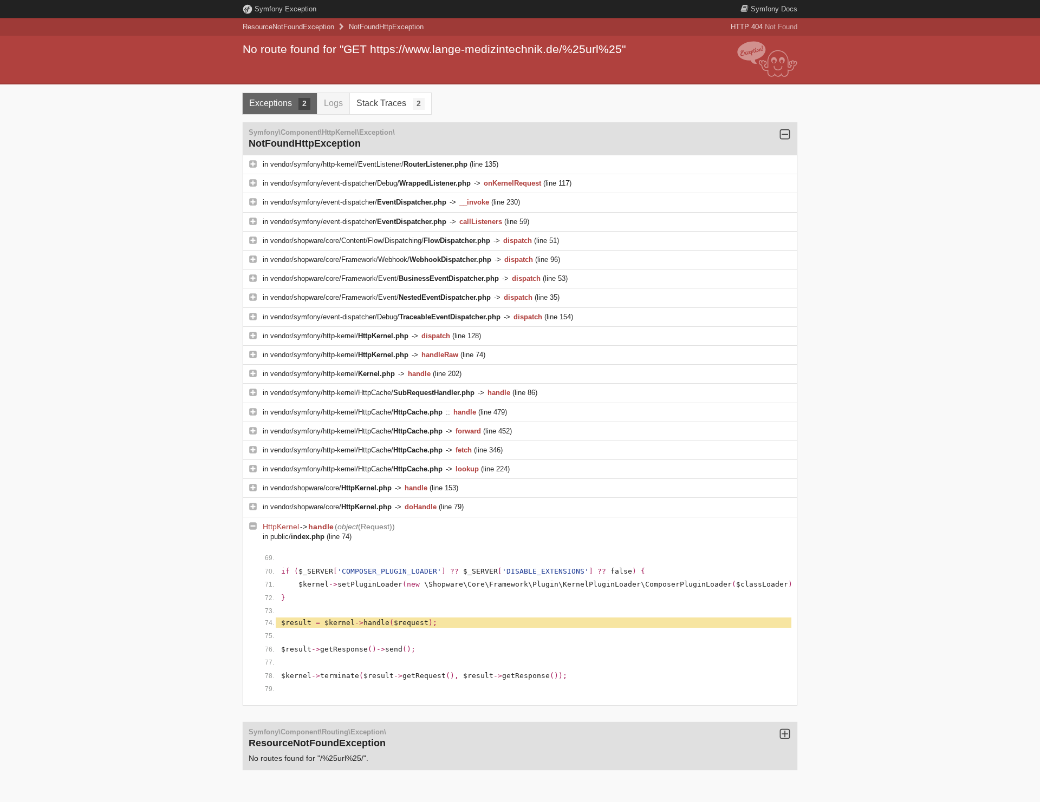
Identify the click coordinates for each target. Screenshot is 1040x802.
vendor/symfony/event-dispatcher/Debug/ (370, 183)
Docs (774, 9)
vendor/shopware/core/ (331, 488)
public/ (297, 537)
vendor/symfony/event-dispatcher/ (358, 202)
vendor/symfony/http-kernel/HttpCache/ (372, 393)
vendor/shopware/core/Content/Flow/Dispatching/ (380, 240)
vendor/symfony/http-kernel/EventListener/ (368, 164)
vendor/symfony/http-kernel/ (339, 336)
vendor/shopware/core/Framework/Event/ (384, 278)
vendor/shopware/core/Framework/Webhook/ (380, 259)
